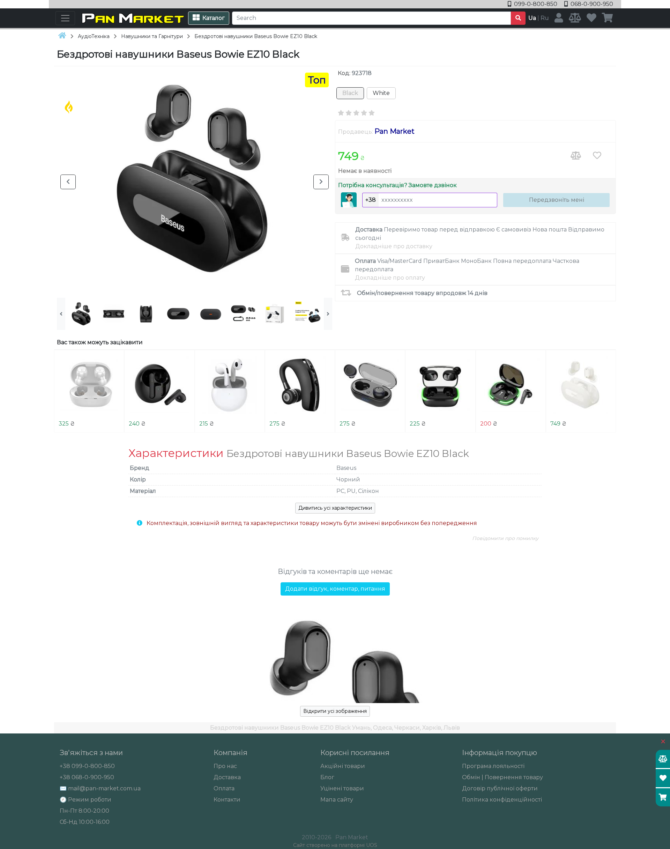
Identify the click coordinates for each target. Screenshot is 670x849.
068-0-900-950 (591, 4)
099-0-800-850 (536, 4)
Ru (545, 18)
